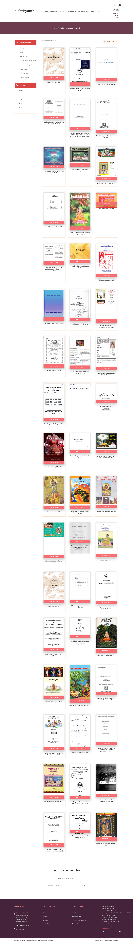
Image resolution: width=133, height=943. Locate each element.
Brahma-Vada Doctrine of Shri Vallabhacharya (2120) (54, 754)
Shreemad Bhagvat (26, 65)
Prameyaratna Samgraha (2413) (106, 84)
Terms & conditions (47, 940)
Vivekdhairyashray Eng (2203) (106, 560)
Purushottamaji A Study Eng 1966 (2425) (80, 89)
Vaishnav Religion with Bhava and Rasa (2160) (80, 606)
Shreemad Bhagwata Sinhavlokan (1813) (106, 844)
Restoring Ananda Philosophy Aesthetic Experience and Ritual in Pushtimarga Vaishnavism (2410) (80, 135)
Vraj (19, 107)
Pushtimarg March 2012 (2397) (106, 183)
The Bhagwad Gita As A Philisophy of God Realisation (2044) (80, 802)
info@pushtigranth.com (23, 925)
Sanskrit (21, 103)
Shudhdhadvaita (25, 73)
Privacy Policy (76, 924)
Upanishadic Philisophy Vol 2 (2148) (53, 655)
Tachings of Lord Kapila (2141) (106, 655)
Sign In (74, 913)
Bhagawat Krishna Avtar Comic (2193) (80, 512)
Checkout (116, 15)
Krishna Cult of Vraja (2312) (80, 324)
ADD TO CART (54, 78)
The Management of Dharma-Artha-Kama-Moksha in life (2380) (54, 269)
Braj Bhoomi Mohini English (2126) (80, 705)
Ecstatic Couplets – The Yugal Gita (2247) (80, 456)
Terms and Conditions (79, 920)
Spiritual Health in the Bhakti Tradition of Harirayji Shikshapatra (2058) (106, 749)
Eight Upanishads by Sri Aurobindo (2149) (106, 607)
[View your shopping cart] (118, 6)
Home (55, 28)
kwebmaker (115, 940)
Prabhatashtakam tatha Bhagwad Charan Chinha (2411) (54, 122)
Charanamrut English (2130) (53, 702)
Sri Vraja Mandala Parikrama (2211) (53, 561)
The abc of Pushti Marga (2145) (80, 641)
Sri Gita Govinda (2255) (106, 406)
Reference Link (76, 916)
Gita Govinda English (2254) (54, 467)
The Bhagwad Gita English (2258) (54, 424)
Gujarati (20, 95)
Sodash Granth (24, 77)
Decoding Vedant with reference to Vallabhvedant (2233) (106, 457)
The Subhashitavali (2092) (80, 753)
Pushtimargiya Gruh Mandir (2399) (80, 170)
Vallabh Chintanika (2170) (53, 606)
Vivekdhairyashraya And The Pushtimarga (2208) (80, 546)
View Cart (46, 920)
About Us (45, 916)
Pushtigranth (28, 940)
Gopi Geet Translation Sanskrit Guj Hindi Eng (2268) (80, 372)
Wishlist (116, 17)
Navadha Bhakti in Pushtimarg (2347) (80, 266)
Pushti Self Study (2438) (54, 82)
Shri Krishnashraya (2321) (106, 280)
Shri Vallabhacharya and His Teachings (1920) (80, 836)
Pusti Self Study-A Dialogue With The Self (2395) (80, 233)
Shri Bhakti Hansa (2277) (54, 370)
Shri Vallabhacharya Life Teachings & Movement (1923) (54, 850)
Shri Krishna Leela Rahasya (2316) (54, 323)
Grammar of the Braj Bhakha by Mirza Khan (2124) (106, 699)
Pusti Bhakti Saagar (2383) (106, 208)
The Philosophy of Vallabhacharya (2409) (106, 136)
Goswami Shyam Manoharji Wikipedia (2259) (106, 373)
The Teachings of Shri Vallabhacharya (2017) (106, 800)
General (22, 52)
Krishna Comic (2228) (53, 512)
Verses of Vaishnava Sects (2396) (54, 227)
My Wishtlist (46, 924)
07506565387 (20, 929)
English (20, 90)
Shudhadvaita (24, 69)
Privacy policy (37, 940)
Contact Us (46, 913)
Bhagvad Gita (24, 56)
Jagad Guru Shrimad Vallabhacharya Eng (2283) (106, 326)
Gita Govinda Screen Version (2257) (80, 388)
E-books (21, 48)
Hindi (20, 99)
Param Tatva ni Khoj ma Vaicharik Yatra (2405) (54, 172)
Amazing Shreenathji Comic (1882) (106, 511)
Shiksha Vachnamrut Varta (28, 60)
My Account (115, 13)
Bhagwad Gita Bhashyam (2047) (53, 802)
